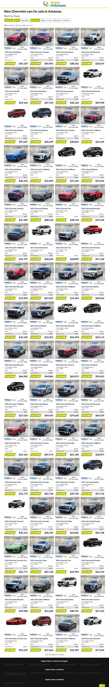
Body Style (25, 20)
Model (43, 20)
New (17, 20)
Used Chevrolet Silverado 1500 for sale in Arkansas (15, 683)
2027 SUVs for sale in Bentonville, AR (14, 664)
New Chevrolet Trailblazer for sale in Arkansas (67, 673)
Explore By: (8, 20)
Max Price (57, 20)
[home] (54, 4)
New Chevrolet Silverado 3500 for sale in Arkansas (91, 673)
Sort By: (66, 20)
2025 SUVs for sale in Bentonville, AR (90, 664)
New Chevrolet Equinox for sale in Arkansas (16, 673)
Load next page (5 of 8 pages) (54, 654)
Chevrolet (36, 20)
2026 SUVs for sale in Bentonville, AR (39, 664)
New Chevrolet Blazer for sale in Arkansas (15, 674)
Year (50, 20)
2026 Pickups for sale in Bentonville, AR (66, 664)
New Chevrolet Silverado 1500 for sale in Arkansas (40, 673)
